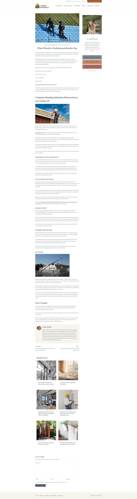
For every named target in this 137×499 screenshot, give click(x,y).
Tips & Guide (90, 5)
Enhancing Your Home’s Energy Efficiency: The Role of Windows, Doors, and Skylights (46, 413)
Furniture (83, 5)
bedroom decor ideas (92, 62)
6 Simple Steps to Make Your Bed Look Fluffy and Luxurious (69, 348)
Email (52, 479)
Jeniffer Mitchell (46, 327)
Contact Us (79, 1)
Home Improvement (68, 5)
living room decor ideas (92, 57)
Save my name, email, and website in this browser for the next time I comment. (51, 482)
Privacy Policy (84, 1)
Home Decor (77, 5)
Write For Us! (60, 495)
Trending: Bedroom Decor (94, 1)
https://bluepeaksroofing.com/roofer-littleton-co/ (46, 84)
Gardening (97, 5)
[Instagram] (69, 1)
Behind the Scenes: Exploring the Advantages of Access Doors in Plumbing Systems (68, 413)
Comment (38, 462)
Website (67, 479)
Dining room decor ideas (92, 67)
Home (72, 1)
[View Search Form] (101, 5)
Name (37, 479)
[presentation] (46, 370)
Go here (47, 247)
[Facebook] (67, 1)
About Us (75, 1)
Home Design (59, 5)
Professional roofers (39, 132)
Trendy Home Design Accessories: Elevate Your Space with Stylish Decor (45, 348)
